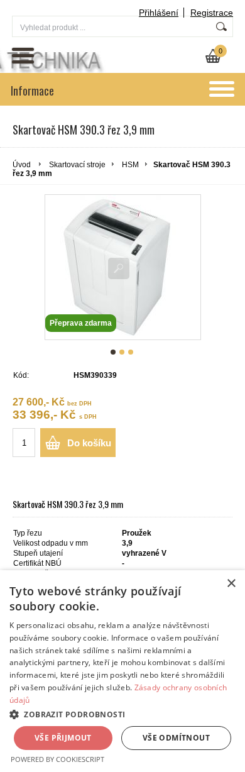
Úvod (22, 164)
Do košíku (89, 443)
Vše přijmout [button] (63, 737)
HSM (130, 164)
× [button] (231, 583)
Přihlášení (158, 13)
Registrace (211, 13)
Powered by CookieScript (57, 759)
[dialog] (122, 671)
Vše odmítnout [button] (176, 737)
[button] (122, 714)
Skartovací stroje (77, 164)
